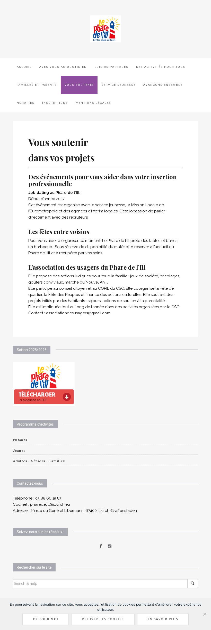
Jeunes (19, 450)
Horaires (25, 103)
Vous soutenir (79, 85)
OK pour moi (45, 619)
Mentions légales (93, 103)
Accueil (24, 67)
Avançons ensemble (162, 85)
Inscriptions (55, 103)
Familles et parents (37, 85)
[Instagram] (110, 546)
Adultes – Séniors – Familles (39, 461)
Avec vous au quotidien (63, 67)
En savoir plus (163, 619)
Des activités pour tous (160, 67)
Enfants (20, 440)
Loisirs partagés (111, 67)
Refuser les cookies (103, 619)
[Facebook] (100, 546)
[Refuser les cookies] (204, 614)
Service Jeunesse (118, 85)
